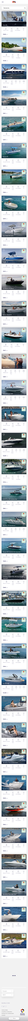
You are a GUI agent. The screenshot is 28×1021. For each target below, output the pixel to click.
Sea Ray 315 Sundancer (9, 525)
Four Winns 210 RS (8, 815)
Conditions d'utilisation (7, 1011)
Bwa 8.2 (5, 947)
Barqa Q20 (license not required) (11, 552)
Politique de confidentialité (8, 1013)
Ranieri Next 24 (7, 341)
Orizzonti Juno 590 (8, 394)
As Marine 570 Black (8, 288)
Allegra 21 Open (7, 420)
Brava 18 (5, 104)
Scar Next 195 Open (8, 235)
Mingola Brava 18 (7, 209)
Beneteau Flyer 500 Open (10, 868)
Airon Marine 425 (7, 77)
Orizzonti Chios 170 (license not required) (13, 657)
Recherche (6, 8)
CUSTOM (5, 51)
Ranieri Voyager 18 (8, 710)
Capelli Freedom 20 (8, 130)
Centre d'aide (5, 1010)
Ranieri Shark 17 (7, 183)
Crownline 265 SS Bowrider (10, 499)
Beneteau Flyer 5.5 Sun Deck (10, 762)
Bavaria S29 (6, 683)
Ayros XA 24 (6, 367)
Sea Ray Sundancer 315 (9, 473)
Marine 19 (5, 156)
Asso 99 (5, 25)
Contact (3, 1015)
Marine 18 (5, 262)
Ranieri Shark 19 (7, 315)
